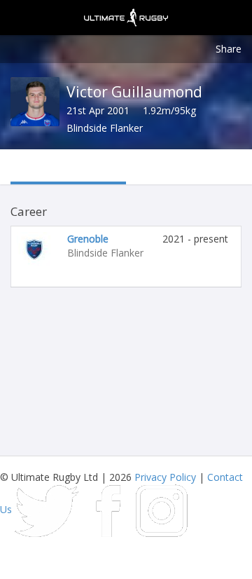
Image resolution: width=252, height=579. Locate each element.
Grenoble (87, 238)
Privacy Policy (165, 477)
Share (228, 48)
